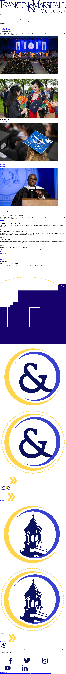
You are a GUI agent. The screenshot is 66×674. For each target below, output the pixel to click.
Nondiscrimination (24, 673)
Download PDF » (3, 164)
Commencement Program (6, 25)
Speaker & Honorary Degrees (7, 27)
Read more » (2, 209)
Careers (6, 673)
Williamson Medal (5, 28)
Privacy (36, 673)
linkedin (16, 671)
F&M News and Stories (18, 673)
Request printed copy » (3, 166)
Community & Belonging (31, 673)
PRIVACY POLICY (3, 672)
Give (4, 673)
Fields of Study (41, 673)
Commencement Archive (6, 29)
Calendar (1, 673)
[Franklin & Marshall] (33, 12)
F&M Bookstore (9, 673)
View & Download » (3, 121)
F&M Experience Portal (47, 673)
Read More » (2, 220)
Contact (13, 673)
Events (38, 673)
